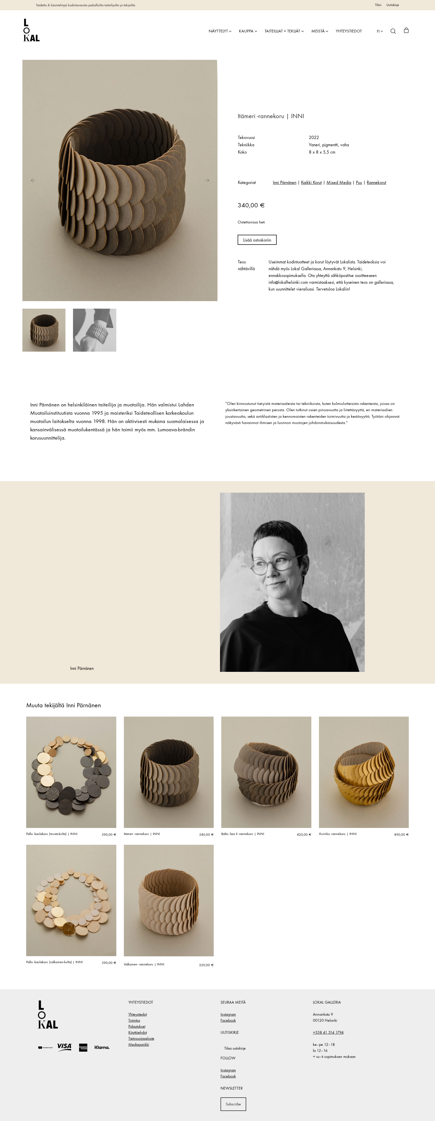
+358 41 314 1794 (328, 1032)
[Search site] (393, 31)
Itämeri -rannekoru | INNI (142, 834)
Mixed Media (339, 182)
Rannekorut (376, 182)
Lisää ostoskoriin (257, 240)
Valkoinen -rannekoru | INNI (144, 964)
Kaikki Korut (311, 182)
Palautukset (136, 1026)
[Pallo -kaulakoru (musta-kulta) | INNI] (71, 772)
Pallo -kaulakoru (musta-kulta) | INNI (51, 834)
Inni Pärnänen (284, 182)
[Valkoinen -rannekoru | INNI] (169, 900)
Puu (359, 182)
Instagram (228, 1014)
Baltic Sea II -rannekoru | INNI (242, 834)
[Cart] (406, 31)
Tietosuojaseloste (141, 1038)
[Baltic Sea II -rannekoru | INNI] (266, 772)
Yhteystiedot (137, 1014)
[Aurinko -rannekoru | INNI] (364, 772)
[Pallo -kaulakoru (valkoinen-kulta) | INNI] (71, 900)
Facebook (228, 1020)
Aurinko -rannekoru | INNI (337, 834)
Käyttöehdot (137, 1032)
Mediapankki (138, 1044)
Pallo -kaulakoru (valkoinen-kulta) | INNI (54, 962)
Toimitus (134, 1020)
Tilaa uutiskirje (235, 1048)
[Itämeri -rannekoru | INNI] (169, 772)
